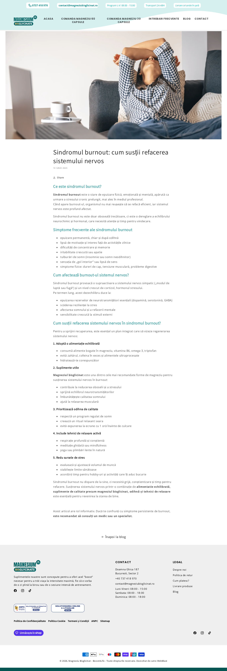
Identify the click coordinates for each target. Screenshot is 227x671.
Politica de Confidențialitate (30, 621)
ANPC (94, 621)
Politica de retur (183, 575)
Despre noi (179, 569)
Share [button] (60, 177)
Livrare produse (182, 586)
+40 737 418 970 (126, 578)
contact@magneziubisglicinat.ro (78, 5)
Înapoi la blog (115, 537)
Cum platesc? (181, 580)
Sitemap (105, 621)
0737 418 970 (40, 5)
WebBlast (162, 660)
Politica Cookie (56, 621)
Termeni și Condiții (78, 621)
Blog (175, 591)
